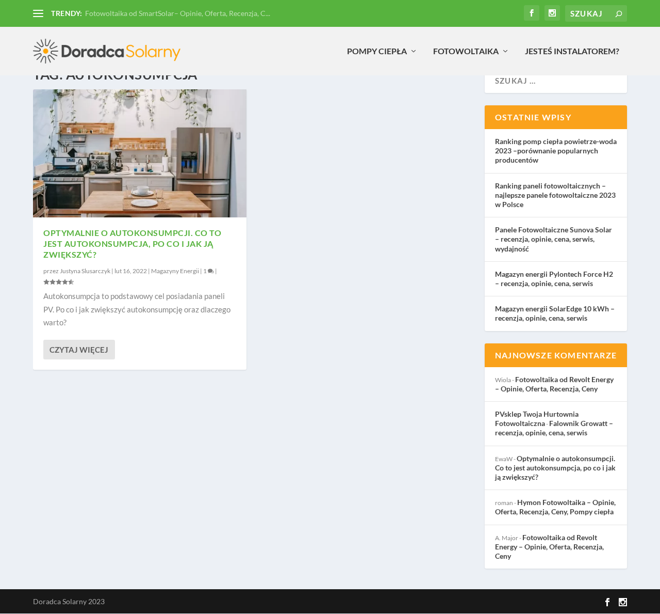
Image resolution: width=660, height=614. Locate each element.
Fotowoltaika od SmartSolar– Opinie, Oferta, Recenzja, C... (177, 13)
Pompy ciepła (377, 51)
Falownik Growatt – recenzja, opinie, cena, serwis (554, 428)
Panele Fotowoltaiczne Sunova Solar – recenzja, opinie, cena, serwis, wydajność (553, 239)
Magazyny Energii (175, 271)
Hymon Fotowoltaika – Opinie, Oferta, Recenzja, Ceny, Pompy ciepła (555, 507)
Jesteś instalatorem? (572, 51)
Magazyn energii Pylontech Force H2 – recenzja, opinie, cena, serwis (554, 279)
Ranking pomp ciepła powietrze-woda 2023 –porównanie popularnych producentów (556, 150)
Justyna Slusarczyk (85, 271)
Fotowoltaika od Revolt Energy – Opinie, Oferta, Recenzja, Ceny (554, 384)
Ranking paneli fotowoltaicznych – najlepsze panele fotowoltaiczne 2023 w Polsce (555, 195)
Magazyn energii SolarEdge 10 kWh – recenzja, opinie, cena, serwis (555, 313)
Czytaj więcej (79, 349)
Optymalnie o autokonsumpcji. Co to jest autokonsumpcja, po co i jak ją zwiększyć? (132, 243)
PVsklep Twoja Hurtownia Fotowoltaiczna (537, 419)
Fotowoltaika (466, 51)
